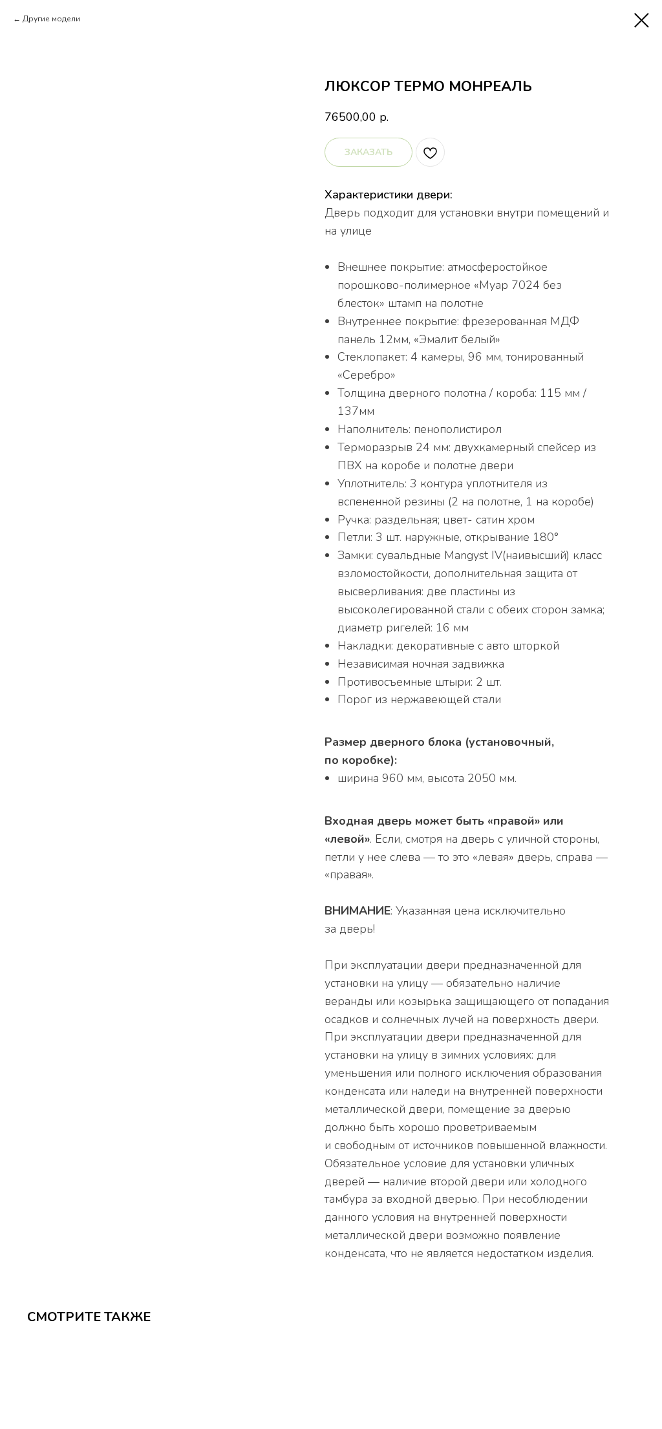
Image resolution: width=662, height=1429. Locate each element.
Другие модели (51, 19)
